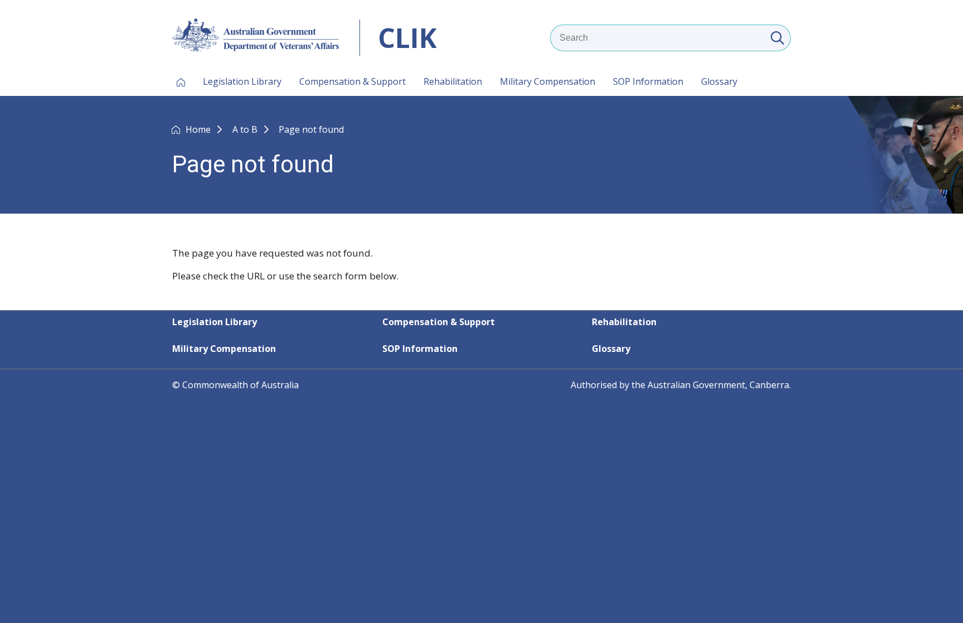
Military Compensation (547, 81)
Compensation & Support (352, 81)
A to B (246, 129)
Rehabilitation (453, 81)
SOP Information (648, 81)
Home (199, 129)
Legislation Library (242, 81)
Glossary (719, 81)
